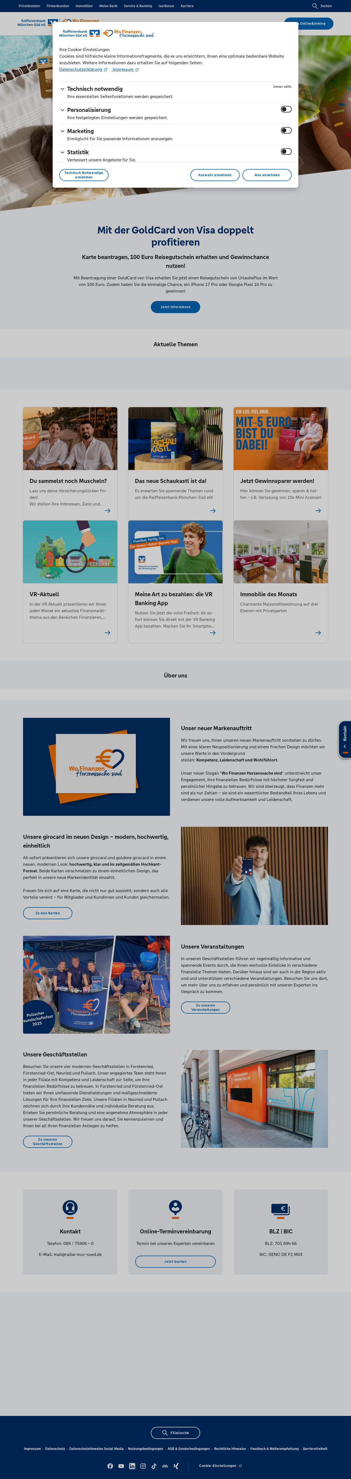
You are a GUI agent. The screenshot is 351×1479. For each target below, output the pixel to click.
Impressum (123, 69)
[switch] (286, 109)
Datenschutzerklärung (81, 69)
